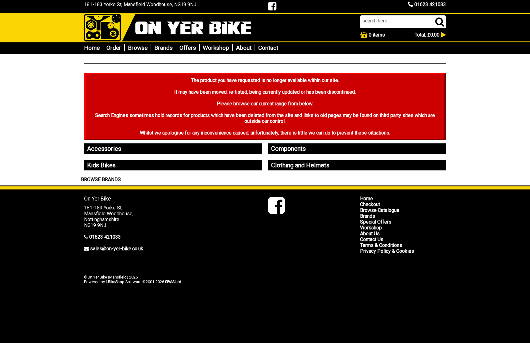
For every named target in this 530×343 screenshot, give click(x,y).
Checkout (370, 204)
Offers (187, 47)
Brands (163, 47)
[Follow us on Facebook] (276, 211)
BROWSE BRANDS (101, 179)
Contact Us (371, 239)
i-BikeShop (115, 281)
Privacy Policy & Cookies (387, 251)
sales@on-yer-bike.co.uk (116, 248)
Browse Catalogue (379, 210)
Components (288, 148)
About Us (370, 233)
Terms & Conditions (381, 245)
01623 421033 (429, 4)
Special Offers (375, 222)
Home (92, 47)
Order (113, 47)
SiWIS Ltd (173, 281)
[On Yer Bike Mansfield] (173, 27)
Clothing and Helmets (300, 165)
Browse (138, 47)
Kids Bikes (101, 165)
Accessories (104, 148)
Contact (268, 47)
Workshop (216, 47)
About (244, 47)
